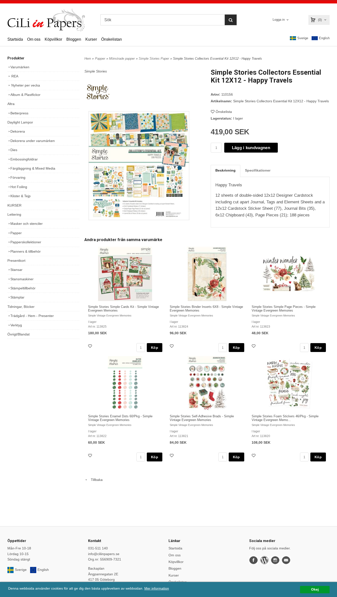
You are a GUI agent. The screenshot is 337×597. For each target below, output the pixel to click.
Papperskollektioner (25, 242)
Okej (315, 589)
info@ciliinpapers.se (103, 554)
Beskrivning (225, 170)
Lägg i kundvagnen (251, 147)
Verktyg (16, 325)
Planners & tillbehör (25, 251)
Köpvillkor (53, 39)
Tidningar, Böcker (21, 307)
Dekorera (17, 131)
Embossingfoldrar (24, 159)
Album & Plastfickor (25, 95)
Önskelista (224, 112)
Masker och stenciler (26, 224)
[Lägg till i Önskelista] (90, 347)
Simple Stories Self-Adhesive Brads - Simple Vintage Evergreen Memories (202, 418)
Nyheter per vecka (25, 85)
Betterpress (19, 113)
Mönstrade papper (122, 58)
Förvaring (17, 177)
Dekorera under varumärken (32, 141)
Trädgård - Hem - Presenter (32, 316)
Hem (87, 58)
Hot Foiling (18, 187)
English (324, 38)
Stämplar (17, 297)
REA (14, 76)
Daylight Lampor (20, 122)
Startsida (15, 39)
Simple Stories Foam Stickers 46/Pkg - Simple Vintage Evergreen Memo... (285, 418)
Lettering (14, 214)
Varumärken (19, 67)
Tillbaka (95, 480)
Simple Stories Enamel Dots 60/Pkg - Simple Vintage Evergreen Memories (120, 418)
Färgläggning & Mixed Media (32, 168)
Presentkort (16, 261)
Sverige (302, 38)
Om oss (33, 39)
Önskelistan (111, 39)
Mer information (156, 588)
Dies (13, 150)
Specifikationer (257, 170)
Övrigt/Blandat (18, 334)
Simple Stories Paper (154, 58)
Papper (16, 233)
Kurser (91, 39)
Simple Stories (95, 71)
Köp (154, 348)
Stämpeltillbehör (23, 288)
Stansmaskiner (22, 279)
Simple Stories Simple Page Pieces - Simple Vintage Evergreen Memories (284, 308)
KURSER (14, 205)
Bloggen (73, 39)
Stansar (16, 270)
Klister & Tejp (20, 196)
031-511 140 (98, 548)
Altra (11, 104)
